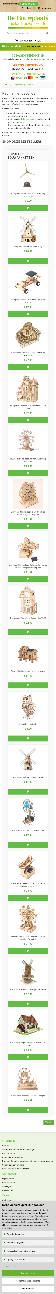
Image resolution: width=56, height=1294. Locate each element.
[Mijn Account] (29, 8)
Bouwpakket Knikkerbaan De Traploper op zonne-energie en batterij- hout (28, 884)
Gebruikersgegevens (16, 1242)
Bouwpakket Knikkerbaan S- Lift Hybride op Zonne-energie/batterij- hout (28, 513)
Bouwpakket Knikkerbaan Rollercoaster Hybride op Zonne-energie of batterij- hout (28, 566)
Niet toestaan (28, 1288)
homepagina (28, 119)
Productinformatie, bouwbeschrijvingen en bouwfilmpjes (27, 1161)
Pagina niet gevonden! (24, 85)
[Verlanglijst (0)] (34, 8)
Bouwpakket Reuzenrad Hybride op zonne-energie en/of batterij (28, 937)
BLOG (44, 47)
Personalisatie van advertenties (21, 1251)
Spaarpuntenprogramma (13, 1165)
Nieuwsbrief (7, 1190)
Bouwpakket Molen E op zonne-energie (28, 247)
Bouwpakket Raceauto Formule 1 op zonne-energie (28, 301)
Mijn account (8, 1179)
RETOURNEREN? (28, 4)
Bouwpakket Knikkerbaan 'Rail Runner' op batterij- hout (28, 354)
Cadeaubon (7, 1200)
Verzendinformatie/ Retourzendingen (19, 1149)
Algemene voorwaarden (12, 1157)
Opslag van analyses (16, 1259)
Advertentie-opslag (15, 1234)
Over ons (6, 1145)
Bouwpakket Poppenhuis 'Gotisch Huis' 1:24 (28, 618)
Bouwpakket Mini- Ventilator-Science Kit (28, 830)
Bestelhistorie (8, 1182)
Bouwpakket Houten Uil (28, 724)
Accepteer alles (28, 1273)
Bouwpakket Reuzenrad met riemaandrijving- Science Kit (28, 460)
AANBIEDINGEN (33, 47)
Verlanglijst (7, 1186)
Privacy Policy (8, 1153)
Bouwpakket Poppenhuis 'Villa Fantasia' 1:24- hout (28, 407)
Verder (48, 1122)
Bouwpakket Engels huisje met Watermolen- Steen (28, 1044)
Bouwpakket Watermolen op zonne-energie (28, 671)
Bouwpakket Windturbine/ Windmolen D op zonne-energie (28, 195)
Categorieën (14, 46)
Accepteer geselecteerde (28, 1281)
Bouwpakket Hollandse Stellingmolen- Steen (28, 990)
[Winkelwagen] (38, 8)
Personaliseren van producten (15, 1169)
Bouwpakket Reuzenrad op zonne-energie (28, 1096)
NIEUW (52, 47)
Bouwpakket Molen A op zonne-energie (28, 777)
